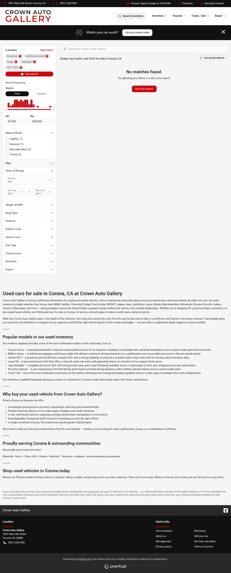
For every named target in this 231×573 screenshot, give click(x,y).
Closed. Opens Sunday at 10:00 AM (150, 3)
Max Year (40, 190)
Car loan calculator (205, 541)
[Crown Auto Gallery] (28, 16)
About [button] (218, 15)
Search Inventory (133, 16)
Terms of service (203, 546)
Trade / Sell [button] (198, 15)
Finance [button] (177, 15)
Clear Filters (46, 50)
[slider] (6, 109)
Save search (31, 74)
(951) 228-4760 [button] (68, 3)
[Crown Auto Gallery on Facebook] (224, 510)
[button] (28, 3)
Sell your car (201, 536)
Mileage (11, 178)
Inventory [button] (158, 15)
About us (161, 536)
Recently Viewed (214, 3)
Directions (200, 530)
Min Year (12, 190)
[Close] (223, 32)
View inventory (164, 530)
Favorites (187, 3)
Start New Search (144, 88)
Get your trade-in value (137, 32)
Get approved (163, 541)
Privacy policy (163, 546)
